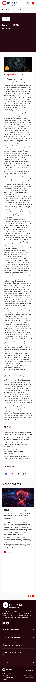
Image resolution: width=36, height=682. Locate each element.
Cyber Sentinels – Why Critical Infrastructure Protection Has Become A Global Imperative (17, 457)
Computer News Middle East (14, 75)
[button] (20, 10)
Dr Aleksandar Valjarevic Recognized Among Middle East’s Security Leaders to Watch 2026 (18, 433)
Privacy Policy (29, 670)
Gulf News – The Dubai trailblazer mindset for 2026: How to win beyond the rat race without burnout (18, 444)
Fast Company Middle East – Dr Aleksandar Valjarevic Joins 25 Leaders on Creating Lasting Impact (17, 451)
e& (7, 677)
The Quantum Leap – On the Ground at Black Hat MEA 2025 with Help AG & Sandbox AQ (17, 438)
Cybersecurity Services (11, 629)
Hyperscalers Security (11, 645)
